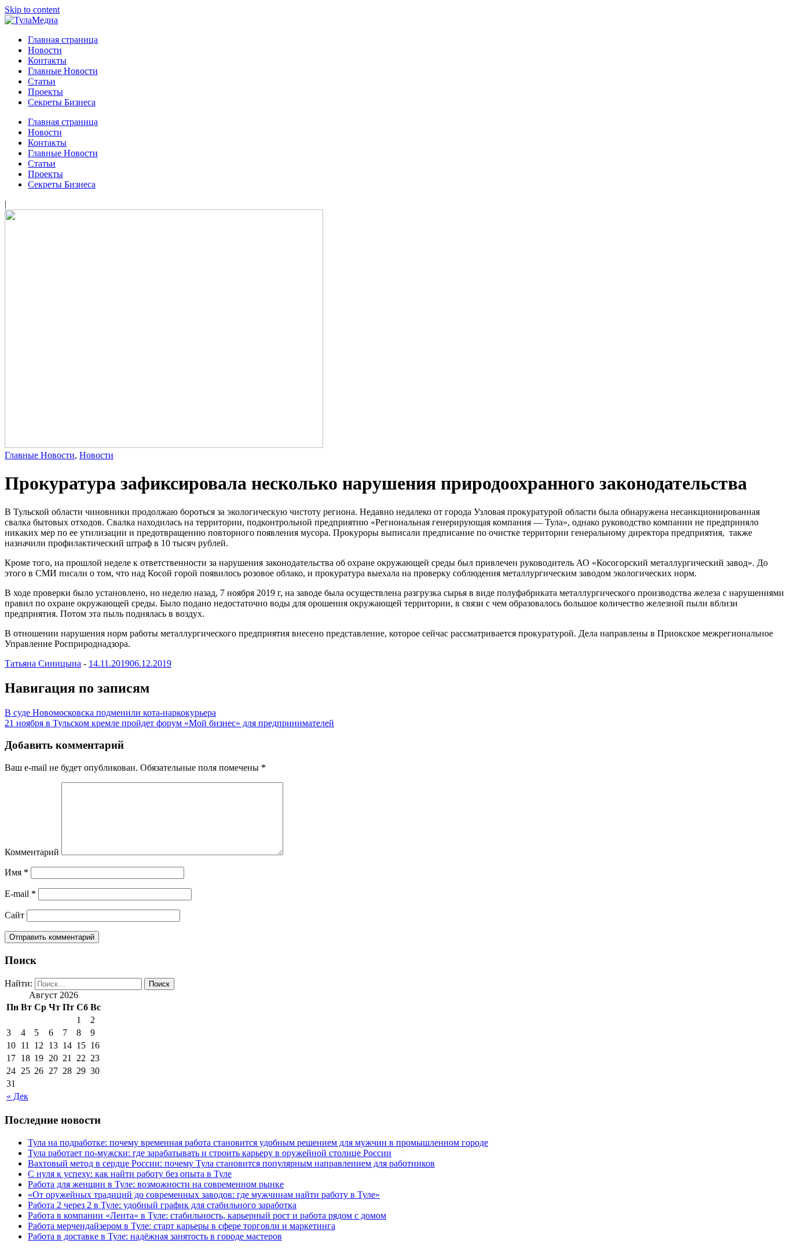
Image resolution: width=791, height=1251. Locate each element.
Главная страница (63, 40)
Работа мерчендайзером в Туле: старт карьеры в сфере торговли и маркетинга (181, 1226)
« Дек (17, 1096)
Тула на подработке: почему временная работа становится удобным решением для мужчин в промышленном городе (258, 1142)
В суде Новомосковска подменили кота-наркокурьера (110, 713)
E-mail (20, 894)
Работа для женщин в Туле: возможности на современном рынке (156, 1184)
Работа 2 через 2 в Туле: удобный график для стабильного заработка (162, 1205)
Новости (45, 50)
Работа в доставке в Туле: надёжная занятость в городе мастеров (155, 1236)
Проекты (45, 92)
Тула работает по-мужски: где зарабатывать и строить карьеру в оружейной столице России (209, 1153)
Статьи (42, 81)
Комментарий (32, 852)
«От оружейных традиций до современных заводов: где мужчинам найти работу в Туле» (204, 1195)
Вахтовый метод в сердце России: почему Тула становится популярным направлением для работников (231, 1163)
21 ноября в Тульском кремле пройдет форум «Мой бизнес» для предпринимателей (169, 723)
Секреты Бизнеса (62, 102)
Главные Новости (63, 71)
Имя (16, 872)
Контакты (47, 60)
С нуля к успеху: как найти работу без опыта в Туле (130, 1174)
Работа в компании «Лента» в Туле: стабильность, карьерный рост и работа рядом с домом (207, 1215)
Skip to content (32, 9)
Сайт (14, 915)
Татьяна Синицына (43, 663)
